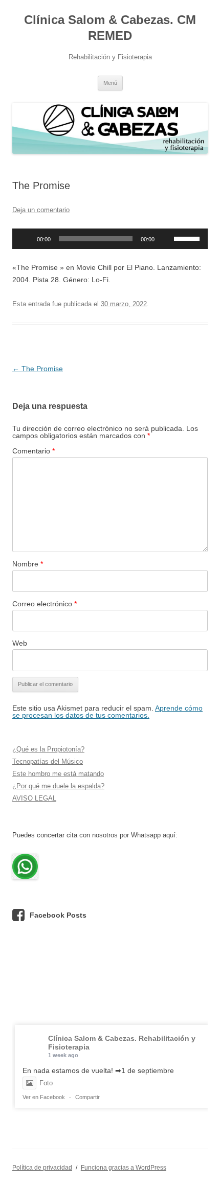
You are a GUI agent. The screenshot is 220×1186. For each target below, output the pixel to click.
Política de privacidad (42, 1167)
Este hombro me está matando (58, 774)
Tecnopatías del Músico (47, 761)
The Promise (37, 368)
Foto (46, 1083)
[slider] (188, 238)
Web (19, 643)
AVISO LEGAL (34, 798)
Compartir (87, 1097)
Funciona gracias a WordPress (123, 1167)
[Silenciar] (166, 239)
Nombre (27, 564)
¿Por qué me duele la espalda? (58, 786)
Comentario (33, 451)
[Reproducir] (25, 239)
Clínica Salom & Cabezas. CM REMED (110, 27)
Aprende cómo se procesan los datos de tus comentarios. (107, 711)
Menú (110, 83)
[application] (110, 239)
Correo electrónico (44, 604)
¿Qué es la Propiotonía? (48, 749)
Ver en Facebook (44, 1097)
